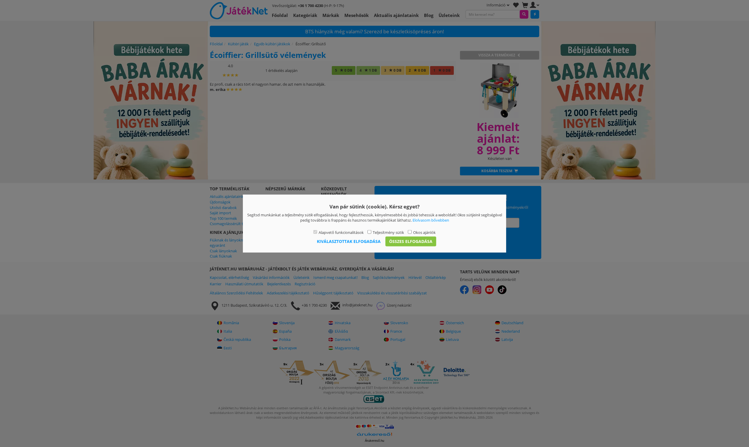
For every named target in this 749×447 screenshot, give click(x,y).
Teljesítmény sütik (388, 232)
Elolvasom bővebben (431, 220)
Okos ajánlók (424, 232)
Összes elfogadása (410, 241)
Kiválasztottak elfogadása (349, 241)
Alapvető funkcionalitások (341, 232)
